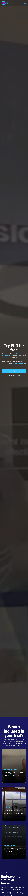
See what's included (14, 375)
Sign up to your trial (14, 371)
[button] (24, 3)
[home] (7, 3)
